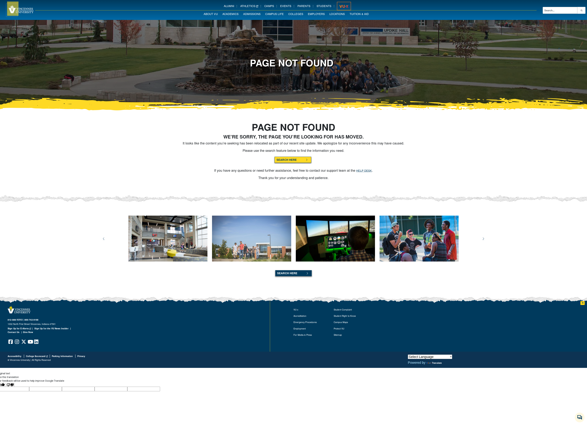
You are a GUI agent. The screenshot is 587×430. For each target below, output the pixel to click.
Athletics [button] (250, 6)
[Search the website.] (581, 10)
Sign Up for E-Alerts (21, 328)
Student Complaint (343, 309)
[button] (17, 9)
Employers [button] (317, 14)
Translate (437, 362)
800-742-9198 (31, 319)
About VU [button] (212, 14)
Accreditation (300, 315)
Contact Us (14, 332)
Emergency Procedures (305, 322)
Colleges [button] (296, 14)
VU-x (296, 309)
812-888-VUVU (15, 319)
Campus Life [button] (275, 14)
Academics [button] (231, 14)
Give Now (28, 332)
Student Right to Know (345, 315)
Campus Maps (341, 322)
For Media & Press (303, 334)
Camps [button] (270, 6)
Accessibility (15, 356)
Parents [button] (305, 6)
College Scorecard (37, 356)
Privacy (81, 356)
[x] (23, 339)
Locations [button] (338, 14)
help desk (364, 170)
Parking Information (63, 356)
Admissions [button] (253, 14)
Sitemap (338, 334)
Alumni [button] (230, 6)
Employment (300, 328)
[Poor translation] (10, 385)
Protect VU (339, 328)
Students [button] (325, 6)
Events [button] (287, 6)
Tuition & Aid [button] (360, 14)
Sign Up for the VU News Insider (51, 328)
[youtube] (30, 339)
